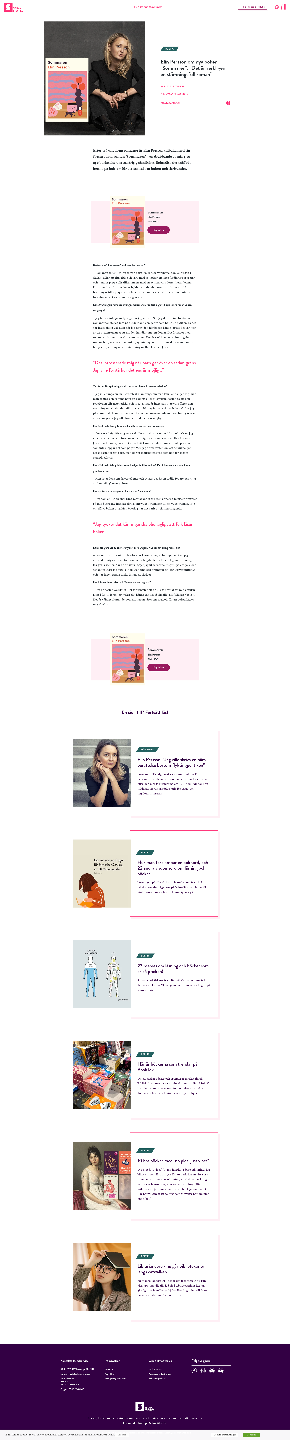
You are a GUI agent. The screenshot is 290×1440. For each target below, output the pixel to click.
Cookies (109, 1369)
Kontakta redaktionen (160, 1374)
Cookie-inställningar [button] (225, 1434)
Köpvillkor (110, 1374)
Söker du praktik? (157, 1378)
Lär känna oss (155, 1369)
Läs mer (122, 1434)
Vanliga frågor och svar (116, 1378)
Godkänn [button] (251, 1434)
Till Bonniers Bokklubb (252, 6)
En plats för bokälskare (148, 7)
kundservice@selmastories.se (75, 1374)
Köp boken (158, 230)
